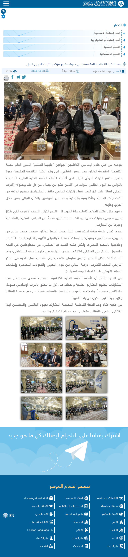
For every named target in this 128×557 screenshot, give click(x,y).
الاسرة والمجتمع (110, 514)
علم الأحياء (113, 546)
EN (3, 11)
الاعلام (79, 530)
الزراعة (115, 538)
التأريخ (115, 522)
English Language (38, 530)
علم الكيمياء (42, 538)
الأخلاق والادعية (40, 506)
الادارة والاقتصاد (39, 522)
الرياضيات (78, 546)
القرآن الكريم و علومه (107, 498)
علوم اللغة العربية (74, 514)
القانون (114, 530)
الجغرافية (78, 522)
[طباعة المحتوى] (6, 78)
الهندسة (44, 546)
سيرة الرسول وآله (109, 506)
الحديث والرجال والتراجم (71, 506)
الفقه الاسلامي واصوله (36, 498)
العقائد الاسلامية (74, 498)
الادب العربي (42, 514)
